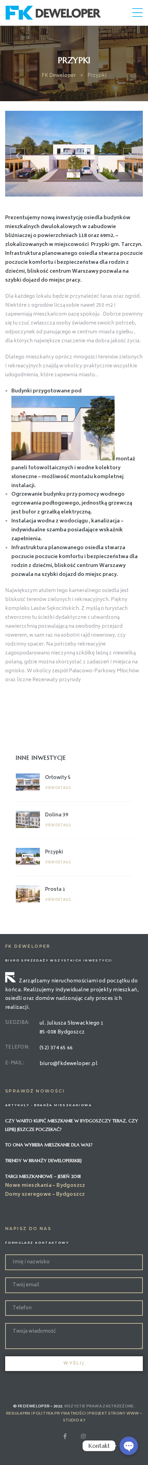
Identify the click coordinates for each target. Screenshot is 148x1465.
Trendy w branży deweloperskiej (43, 1160)
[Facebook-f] (65, 1436)
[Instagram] (83, 1436)
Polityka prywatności (59, 1413)
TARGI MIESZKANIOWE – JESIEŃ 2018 (43, 1176)
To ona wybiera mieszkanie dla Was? (49, 1145)
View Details (58, 788)
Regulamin (18, 1413)
